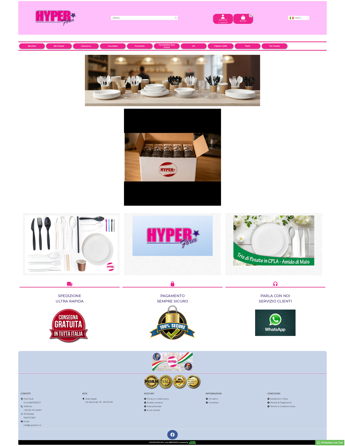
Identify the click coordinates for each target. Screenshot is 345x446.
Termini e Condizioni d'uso (282, 406)
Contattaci (214, 402)
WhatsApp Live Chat (332, 442)
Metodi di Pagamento (281, 402)
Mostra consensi (155, 402)
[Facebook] (172, 434)
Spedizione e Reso (279, 399)
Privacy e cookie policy (158, 399)
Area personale (154, 406)
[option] (32, 46)
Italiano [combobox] (297, 18)
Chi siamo (213, 399)
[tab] (305, 104)
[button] (319, 104)
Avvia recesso (153, 410)
